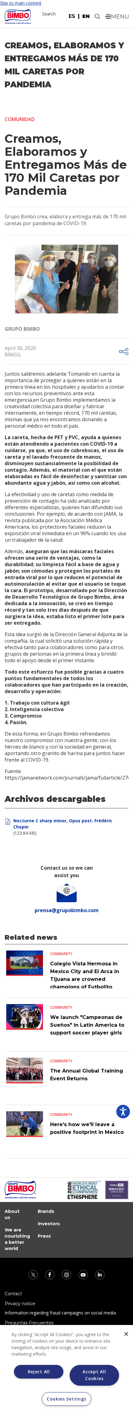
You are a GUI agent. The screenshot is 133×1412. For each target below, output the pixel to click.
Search (49, 14)
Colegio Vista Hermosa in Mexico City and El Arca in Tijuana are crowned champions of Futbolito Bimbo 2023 (84, 979)
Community (61, 953)
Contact (13, 1293)
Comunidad (20, 119)
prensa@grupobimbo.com (67, 910)
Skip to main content (20, 3)
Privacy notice (20, 1303)
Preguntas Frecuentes (29, 1323)
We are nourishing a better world (17, 1239)
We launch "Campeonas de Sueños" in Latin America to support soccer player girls (87, 1025)
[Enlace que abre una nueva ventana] (33, 1274)
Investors (49, 1223)
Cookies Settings (66, 1399)
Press (44, 1236)
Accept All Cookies (94, 1375)
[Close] (126, 1334)
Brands (46, 1211)
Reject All (39, 1372)
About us (12, 1214)
